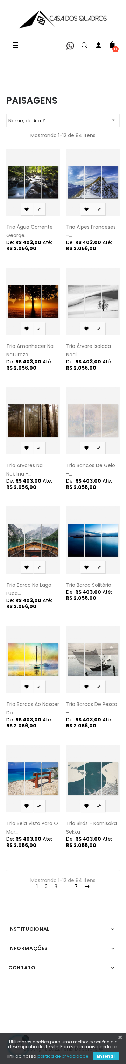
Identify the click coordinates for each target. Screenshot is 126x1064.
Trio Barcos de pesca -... (91, 708)
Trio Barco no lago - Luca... (31, 589)
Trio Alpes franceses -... (91, 231)
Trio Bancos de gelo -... (90, 469)
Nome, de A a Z (62, 120)
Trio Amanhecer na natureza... (30, 350)
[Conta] (98, 47)
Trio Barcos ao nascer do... (32, 708)
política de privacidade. (63, 1056)
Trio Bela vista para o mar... (32, 827)
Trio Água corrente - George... (31, 231)
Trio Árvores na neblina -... (24, 469)
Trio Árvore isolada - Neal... (90, 350)
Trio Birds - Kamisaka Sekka (91, 827)
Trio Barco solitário (88, 584)
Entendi (106, 1056)
